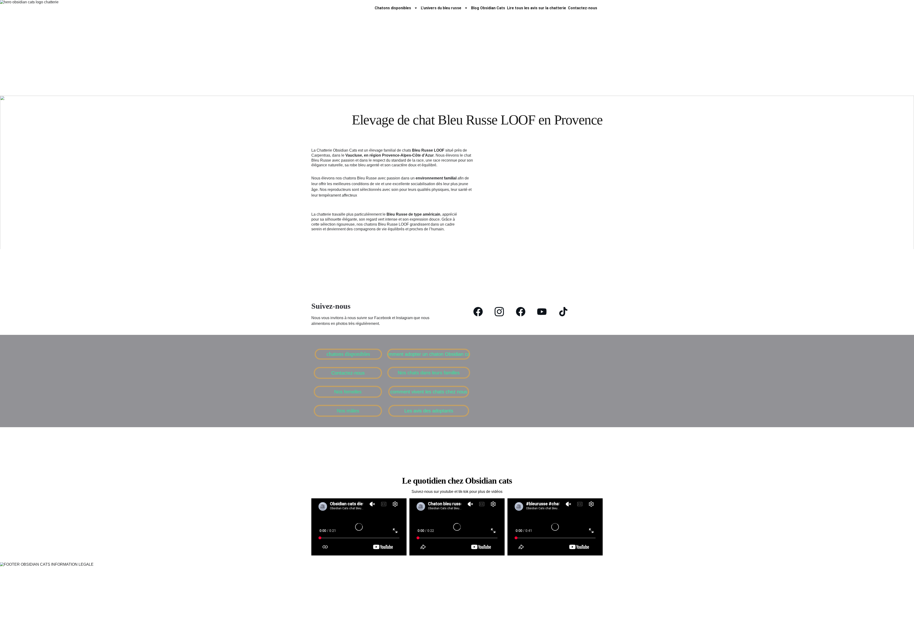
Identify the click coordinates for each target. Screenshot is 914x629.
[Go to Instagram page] (502, 311)
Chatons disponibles (393, 8)
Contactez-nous (582, 8)
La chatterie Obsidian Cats (341, 8)
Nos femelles (348, 391)
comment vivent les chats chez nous (428, 391)
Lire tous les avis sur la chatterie (536, 8)
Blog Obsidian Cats (488, 8)
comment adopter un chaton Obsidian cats (428, 354)
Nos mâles (348, 410)
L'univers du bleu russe (441, 8)
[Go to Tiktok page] (563, 311)
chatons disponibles (348, 354)
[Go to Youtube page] (544, 311)
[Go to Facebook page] (480, 311)
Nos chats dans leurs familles (429, 372)
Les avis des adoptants (428, 410)
